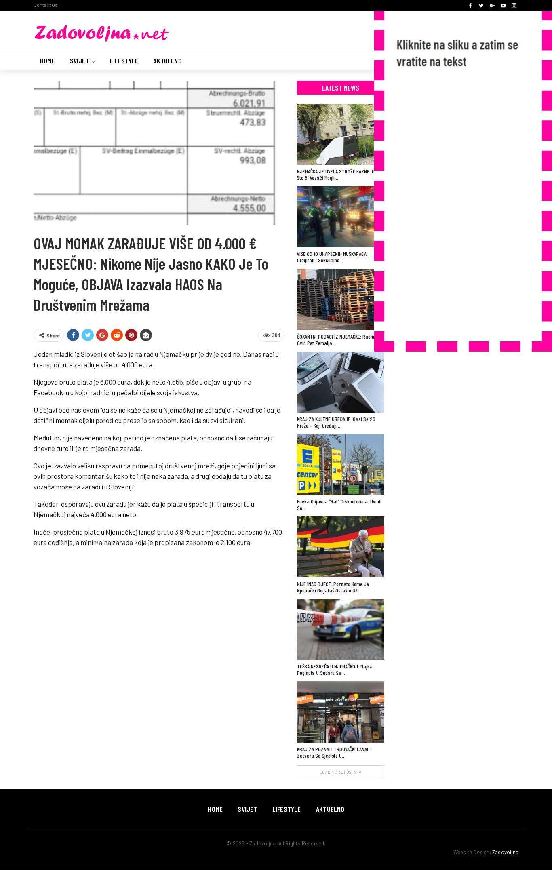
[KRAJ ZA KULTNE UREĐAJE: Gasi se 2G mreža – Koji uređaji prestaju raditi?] (340, 382)
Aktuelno (167, 60)
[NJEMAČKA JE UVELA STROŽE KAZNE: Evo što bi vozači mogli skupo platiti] (340, 134)
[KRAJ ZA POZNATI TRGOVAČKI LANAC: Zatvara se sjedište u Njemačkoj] (340, 711)
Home (47, 60)
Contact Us (46, 5)
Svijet (79, 60)
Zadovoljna (505, 852)
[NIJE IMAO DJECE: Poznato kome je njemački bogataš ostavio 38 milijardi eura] (340, 546)
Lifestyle (124, 60)
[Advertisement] (455, 207)
